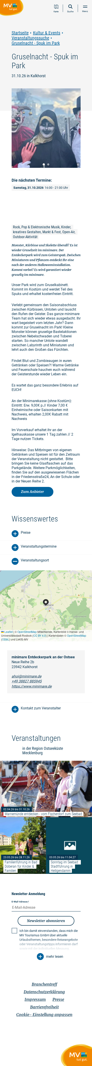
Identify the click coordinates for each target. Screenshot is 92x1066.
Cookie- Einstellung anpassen (44, 1014)
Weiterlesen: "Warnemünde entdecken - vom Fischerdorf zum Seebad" (46, 789)
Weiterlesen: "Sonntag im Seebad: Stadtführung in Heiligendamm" (69, 845)
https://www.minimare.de (32, 686)
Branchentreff (44, 984)
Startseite (20, 32)
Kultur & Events (46, 32)
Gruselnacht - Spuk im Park (36, 43)
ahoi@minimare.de (26, 676)
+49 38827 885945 (27, 681)
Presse (58, 999)
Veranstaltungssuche (30, 38)
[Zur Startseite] (12, 8)
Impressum (35, 999)
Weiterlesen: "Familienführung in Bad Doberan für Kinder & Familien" (23, 845)
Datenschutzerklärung (44, 991)
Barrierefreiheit (44, 1007)
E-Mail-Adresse (20, 901)
